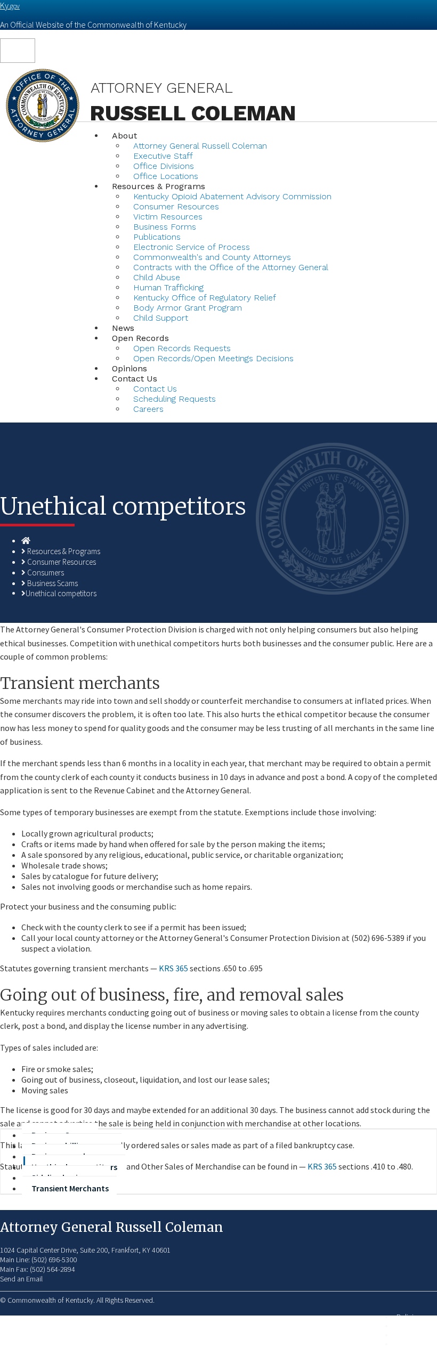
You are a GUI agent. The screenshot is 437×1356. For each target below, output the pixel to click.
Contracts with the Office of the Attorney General (230, 267)
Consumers (45, 572)
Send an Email (21, 1279)
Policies (408, 1316)
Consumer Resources (61, 562)
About (124, 136)
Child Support (160, 318)
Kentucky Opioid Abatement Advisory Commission (232, 196)
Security (408, 1325)
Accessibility (415, 1344)
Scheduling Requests (174, 399)
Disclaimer (412, 1334)
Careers (148, 409)
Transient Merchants (70, 1188)
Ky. (10, 5)
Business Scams (52, 583)
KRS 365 (173, 968)
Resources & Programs (63, 551)
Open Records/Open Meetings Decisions (213, 358)
